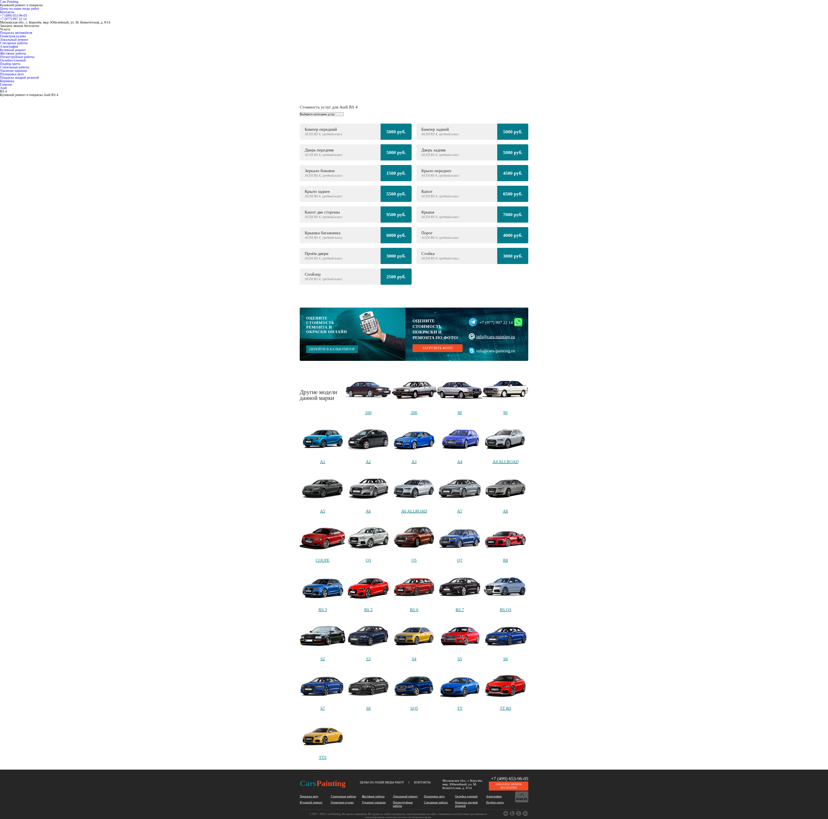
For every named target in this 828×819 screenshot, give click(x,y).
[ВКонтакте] (506, 813)
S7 (322, 708)
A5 (322, 511)
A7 (459, 511)
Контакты (7, 12)
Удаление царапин (13, 70)
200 (414, 412)
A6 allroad (414, 511)
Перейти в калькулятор (332, 349)
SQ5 (414, 708)
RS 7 (460, 609)
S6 (505, 658)
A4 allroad (505, 461)
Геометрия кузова (13, 36)
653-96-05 (13, 15)
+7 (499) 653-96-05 (509, 778)
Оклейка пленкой (13, 60)
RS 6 (414, 609)
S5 (460, 658)
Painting (323, 783)
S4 (414, 658)
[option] (414, 206)
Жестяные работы (13, 53)
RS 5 (368, 609)
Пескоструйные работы (17, 57)
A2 (368, 461)
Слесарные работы (14, 43)
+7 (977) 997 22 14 (496, 322)
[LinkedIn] (525, 813)
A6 (368, 511)
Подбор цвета (10, 64)
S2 (322, 658)
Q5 (414, 560)
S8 (368, 708)
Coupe (322, 560)
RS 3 (322, 609)
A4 (459, 461)
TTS (322, 757)
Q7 (459, 560)
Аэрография (9, 46)
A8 (505, 511)
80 (460, 412)
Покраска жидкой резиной (19, 77)
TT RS (505, 708)
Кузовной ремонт (13, 50)
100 (368, 412)
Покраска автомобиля (16, 33)
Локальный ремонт (14, 39)
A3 (414, 461)
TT (459, 708)
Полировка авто (12, 74)
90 (505, 412)
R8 (505, 560)
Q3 (368, 560)
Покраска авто (309, 796)
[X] (519, 813)
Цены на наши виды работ (19, 8)
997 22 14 (13, 19)
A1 (322, 461)
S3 (368, 658)
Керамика (7, 81)
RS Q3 (505, 609)
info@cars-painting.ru (495, 336)
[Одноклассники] (512, 813)
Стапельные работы (14, 67)
